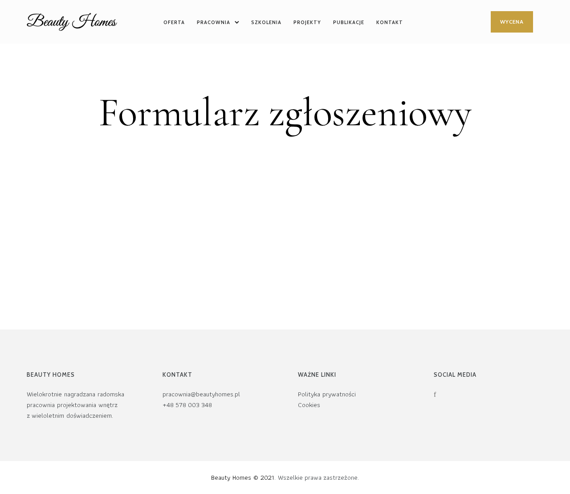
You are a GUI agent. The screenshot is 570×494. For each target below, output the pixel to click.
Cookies (309, 405)
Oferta (174, 22)
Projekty (307, 22)
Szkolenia (266, 22)
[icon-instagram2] (466, 395)
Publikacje (348, 22)
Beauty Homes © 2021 (242, 477)
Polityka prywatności (327, 394)
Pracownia (213, 22)
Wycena (512, 21)
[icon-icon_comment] (452, 395)
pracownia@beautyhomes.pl (201, 394)
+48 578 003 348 (187, 405)
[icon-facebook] (437, 395)
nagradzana (79, 394)
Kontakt (389, 22)
